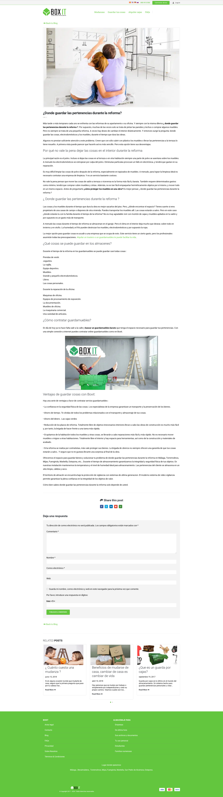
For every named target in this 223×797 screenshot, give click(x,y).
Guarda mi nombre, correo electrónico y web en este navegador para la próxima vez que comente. (94, 589)
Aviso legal (49, 725)
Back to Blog (51, 23)
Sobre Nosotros (51, 751)
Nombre (50, 557)
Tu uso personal (121, 741)
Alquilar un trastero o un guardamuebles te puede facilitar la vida (106, 237)
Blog (46, 735)
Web (48, 578)
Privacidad (49, 746)
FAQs (147, 12)
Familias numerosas (123, 751)
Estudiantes (120, 746)
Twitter (106, 506)
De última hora (121, 730)
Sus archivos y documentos (126, 735)
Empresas (119, 725)
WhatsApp (120, 506)
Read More (49, 690)
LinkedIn (111, 506)
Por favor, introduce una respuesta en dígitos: (67, 595)
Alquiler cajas (135, 12)
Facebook (101, 506)
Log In (177, 3)
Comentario (52, 531)
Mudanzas (99, 12)
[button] (111, 702)
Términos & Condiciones (55, 757)
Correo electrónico (55, 568)
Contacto (48, 730)
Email (115, 506)
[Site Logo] (54, 12)
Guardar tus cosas (116, 12)
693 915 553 (145, 2)
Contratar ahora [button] (161, 3)
